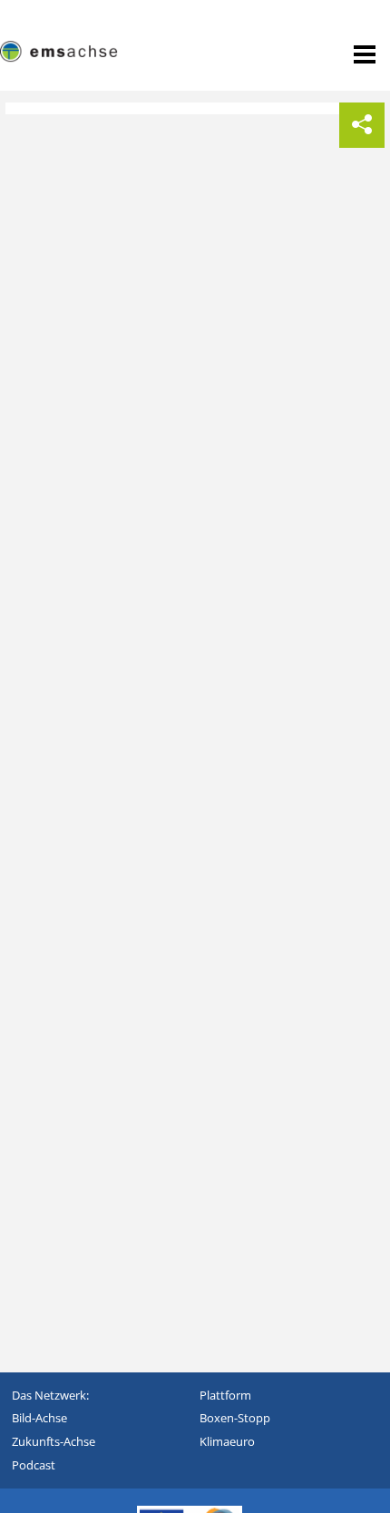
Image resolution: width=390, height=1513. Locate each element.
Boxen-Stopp (235, 1418)
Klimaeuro (227, 1441)
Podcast (33, 1465)
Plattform (225, 1395)
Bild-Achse (39, 1418)
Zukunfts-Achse (53, 1441)
